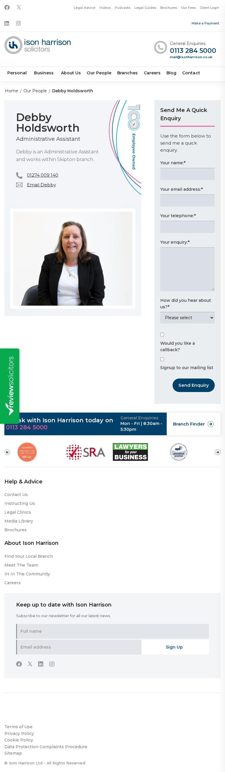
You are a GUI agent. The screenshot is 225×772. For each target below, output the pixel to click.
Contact (191, 73)
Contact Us (16, 494)
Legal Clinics (17, 512)
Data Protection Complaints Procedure (45, 746)
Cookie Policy (18, 740)
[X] (19, 7)
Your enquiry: (175, 242)
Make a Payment (205, 23)
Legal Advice (84, 8)
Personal (17, 73)
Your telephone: (178, 215)
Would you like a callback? (177, 347)
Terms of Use (18, 726)
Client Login (209, 8)
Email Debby (41, 184)
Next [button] (218, 449)
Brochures (168, 8)
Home (11, 90)
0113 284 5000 (193, 51)
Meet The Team (21, 565)
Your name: (172, 162)
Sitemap (13, 753)
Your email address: (181, 189)
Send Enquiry (193, 385)
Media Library (18, 521)
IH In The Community (27, 574)
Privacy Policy (19, 733)
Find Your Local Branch (28, 556)
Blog (171, 73)
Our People (99, 73)
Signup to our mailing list (186, 367)
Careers (152, 73)
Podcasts (122, 8)
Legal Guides (145, 8)
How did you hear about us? (185, 304)
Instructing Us (19, 503)
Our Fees (188, 8)
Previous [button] (7, 452)
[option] (40, 452)
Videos (105, 8)
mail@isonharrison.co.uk (191, 57)
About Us (71, 73)
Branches (127, 73)
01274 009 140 (42, 175)
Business (43, 73)
